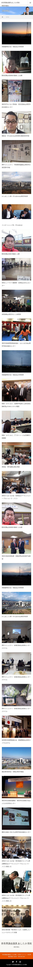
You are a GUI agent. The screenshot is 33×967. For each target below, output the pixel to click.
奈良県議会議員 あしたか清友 (10, 2)
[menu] (30, 2)
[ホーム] (2, 16)
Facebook (16, 961)
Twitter (12, 961)
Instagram (20, 961)
